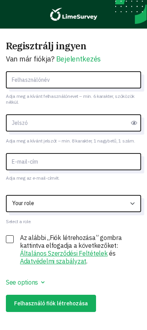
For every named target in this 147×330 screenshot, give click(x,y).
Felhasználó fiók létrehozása (51, 303)
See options (23, 282)
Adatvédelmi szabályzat (53, 261)
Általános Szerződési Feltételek (64, 253)
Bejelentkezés (78, 58)
